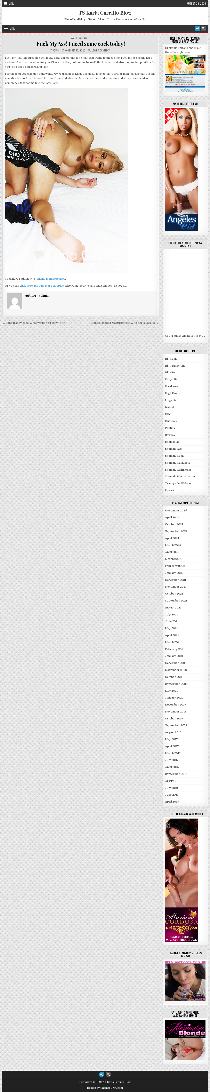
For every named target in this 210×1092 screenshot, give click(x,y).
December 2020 (176, 662)
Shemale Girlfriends (178, 469)
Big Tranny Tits (175, 365)
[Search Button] (203, 28)
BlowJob (170, 372)
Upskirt (170, 490)
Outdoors (171, 421)
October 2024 (174, 524)
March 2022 (173, 558)
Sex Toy (170, 435)
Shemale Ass (81, 38)
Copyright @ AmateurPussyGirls (186, 335)
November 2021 (175, 586)
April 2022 (172, 551)
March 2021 (173, 642)
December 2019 (175, 704)
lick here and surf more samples (42, 285)
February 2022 (175, 565)
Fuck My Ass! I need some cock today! (80, 43)
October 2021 (174, 593)
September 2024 (176, 531)
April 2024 (172, 538)
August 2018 (173, 732)
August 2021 (173, 607)
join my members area (50, 278)
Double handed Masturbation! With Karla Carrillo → (125, 322)
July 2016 (171, 760)
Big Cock (171, 358)
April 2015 (172, 766)
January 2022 (174, 572)
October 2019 (174, 718)
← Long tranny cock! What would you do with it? (33, 322)
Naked (169, 407)
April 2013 (172, 801)
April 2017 (172, 746)
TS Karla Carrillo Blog (105, 12)
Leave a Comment (101, 50)
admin (56, 50)
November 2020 (176, 669)
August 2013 (173, 780)
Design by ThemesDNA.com (105, 1087)
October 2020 (174, 676)
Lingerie (170, 400)
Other (169, 414)
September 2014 (176, 773)
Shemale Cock (174, 455)
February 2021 (175, 649)
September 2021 (176, 600)
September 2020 (176, 683)
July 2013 (171, 787)
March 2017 (173, 753)
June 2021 (172, 621)
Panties (170, 428)
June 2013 (172, 794)
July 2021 (171, 614)
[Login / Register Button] (197, 28)
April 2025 (172, 517)
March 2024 (173, 545)
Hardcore (171, 386)
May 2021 (171, 628)
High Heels (172, 393)
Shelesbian (172, 441)
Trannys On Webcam (178, 483)
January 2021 (174, 655)
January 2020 (174, 697)
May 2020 (171, 690)
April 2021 (172, 635)
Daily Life (171, 379)
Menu (11, 3)
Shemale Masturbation (180, 476)
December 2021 (175, 579)
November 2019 (175, 711)
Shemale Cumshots (177, 462)
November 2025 (176, 510)
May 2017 (171, 739)
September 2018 (176, 725)
